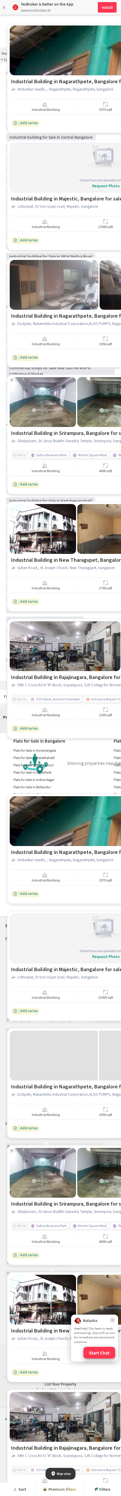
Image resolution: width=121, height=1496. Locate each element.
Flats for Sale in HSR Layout (33, 765)
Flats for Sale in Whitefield (32, 772)
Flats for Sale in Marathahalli (34, 757)
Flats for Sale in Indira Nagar (33, 779)
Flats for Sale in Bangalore (39, 741)
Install (107, 7)
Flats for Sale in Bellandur (32, 787)
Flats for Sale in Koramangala (34, 750)
